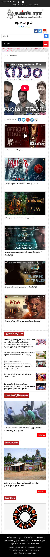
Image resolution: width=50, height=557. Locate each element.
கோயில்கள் (23, 541)
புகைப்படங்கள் (18, 544)
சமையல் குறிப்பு (39, 541)
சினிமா (40, 538)
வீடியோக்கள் (33, 544)
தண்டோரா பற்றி (14, 538)
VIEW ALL (41, 435)
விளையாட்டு (9, 541)
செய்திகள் (29, 538)
